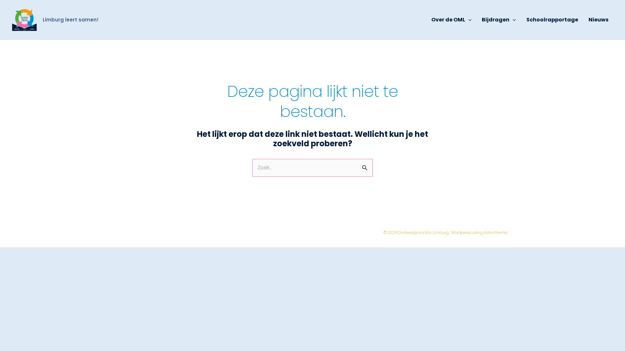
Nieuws (598, 19)
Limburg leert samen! (71, 19)
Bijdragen (495, 19)
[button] (468, 20)
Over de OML (448, 19)
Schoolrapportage (552, 19)
